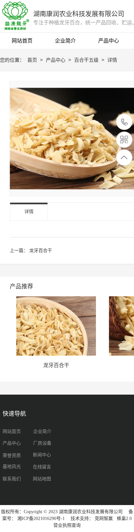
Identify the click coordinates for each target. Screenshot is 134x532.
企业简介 (42, 431)
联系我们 (12, 478)
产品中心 (56, 60)
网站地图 (42, 478)
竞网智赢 (104, 518)
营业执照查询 (67, 525)
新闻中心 (42, 454)
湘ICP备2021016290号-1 (41, 518)
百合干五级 (87, 60)
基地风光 (12, 466)
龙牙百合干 (40, 250)
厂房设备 (42, 443)
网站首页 (12, 431)
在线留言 (42, 466)
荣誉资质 (12, 455)
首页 (32, 60)
